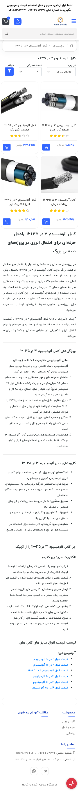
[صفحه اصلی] (71, 45)
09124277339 (55, 752)
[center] (6, 33)
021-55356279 (25, 752)
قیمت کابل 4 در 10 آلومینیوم (50, 676)
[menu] (74, 21)
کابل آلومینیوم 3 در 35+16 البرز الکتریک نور (20, 202)
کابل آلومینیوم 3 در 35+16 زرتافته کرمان (59, 202)
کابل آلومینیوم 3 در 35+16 (30, 45)
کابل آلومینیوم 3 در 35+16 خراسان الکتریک (20, 127)
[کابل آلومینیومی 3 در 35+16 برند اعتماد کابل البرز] (59, 100)
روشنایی (70, 733)
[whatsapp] (34, 771)
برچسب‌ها (58, 45)
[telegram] (45, 771)
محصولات (68, 712)
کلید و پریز (69, 721)
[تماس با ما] (71, 783)
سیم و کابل (68, 727)
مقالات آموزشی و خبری (33, 712)
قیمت (48, 670)
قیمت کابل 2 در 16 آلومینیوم (50, 664)
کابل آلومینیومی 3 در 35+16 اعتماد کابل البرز (59, 127)
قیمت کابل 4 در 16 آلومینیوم (50, 681)
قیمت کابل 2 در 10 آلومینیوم (51, 659)
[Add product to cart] (46, 147)
